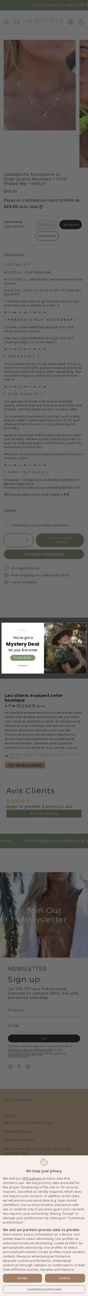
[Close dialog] (85, 625)
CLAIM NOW (22, 657)
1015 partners (32, 1178)
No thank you (23, 665)
